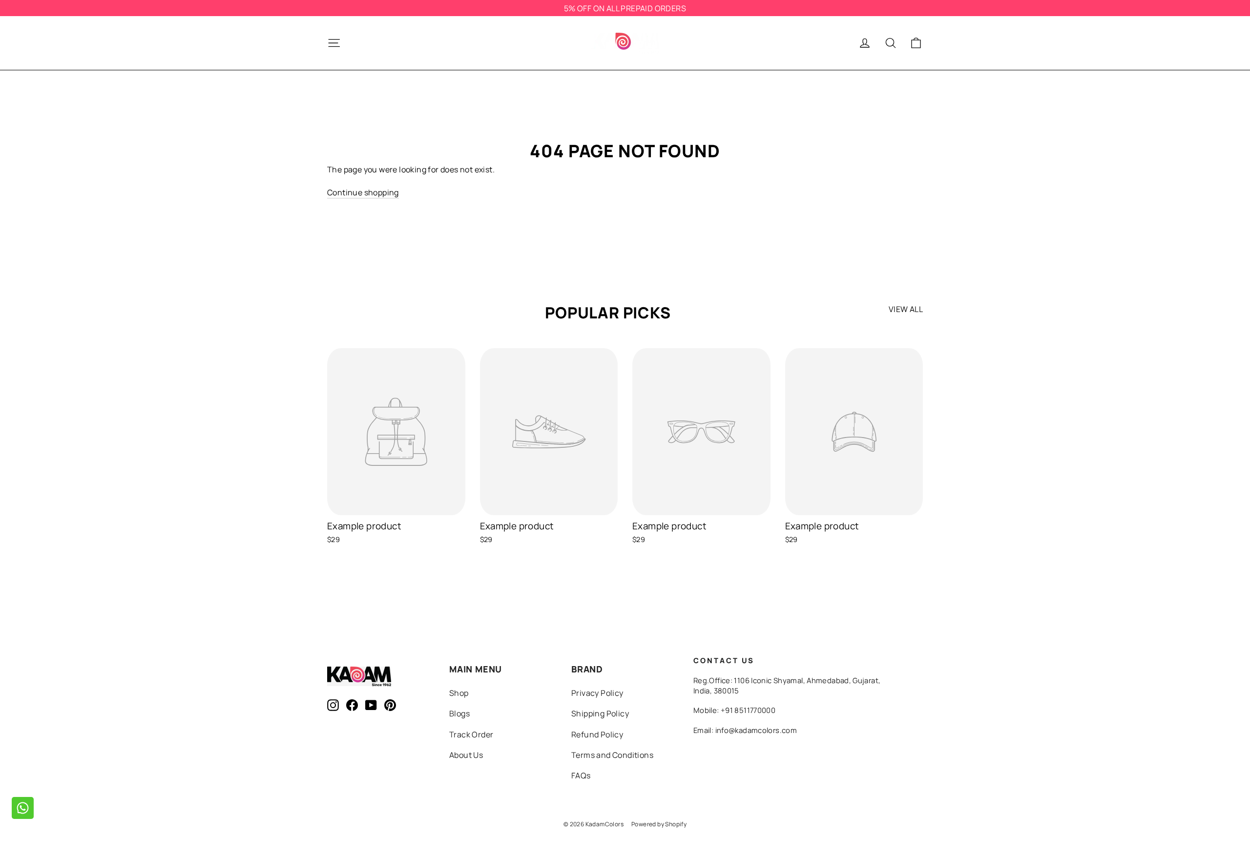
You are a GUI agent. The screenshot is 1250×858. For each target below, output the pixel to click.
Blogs (459, 713)
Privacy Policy (597, 693)
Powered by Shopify (659, 824)
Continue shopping (363, 192)
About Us (466, 755)
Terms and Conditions (612, 755)
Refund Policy (597, 734)
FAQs (581, 775)
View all (906, 309)
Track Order (471, 734)
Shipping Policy (600, 713)
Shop (459, 693)
